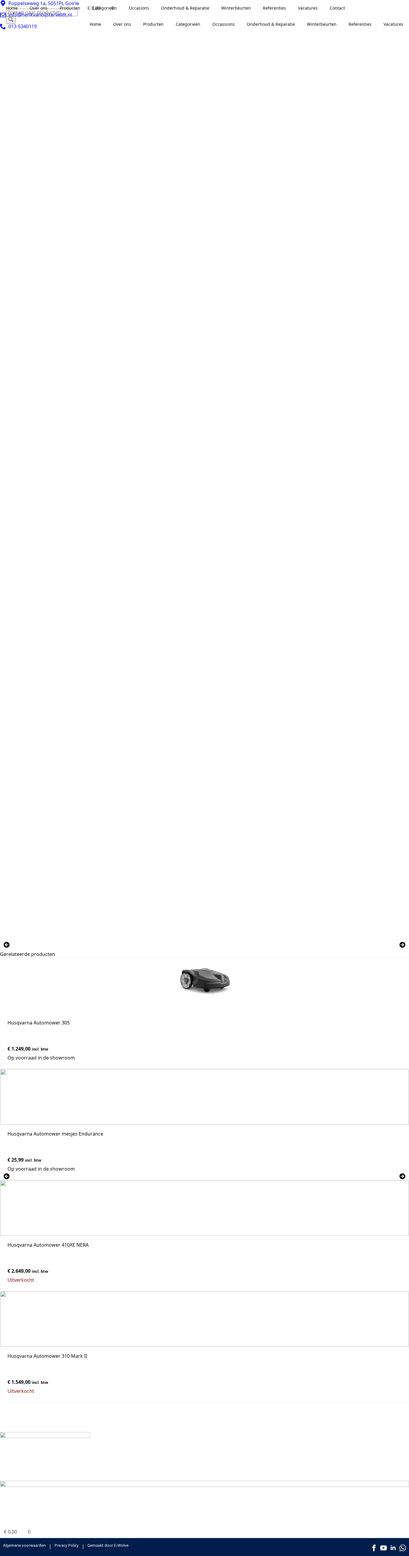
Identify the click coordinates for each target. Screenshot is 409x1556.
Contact (223, 1461)
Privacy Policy (66, 1545)
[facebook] (374, 1548)
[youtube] (383, 1548)
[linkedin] (393, 1548)
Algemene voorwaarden (24, 1545)
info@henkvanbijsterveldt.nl (165, 1477)
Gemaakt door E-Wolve (107, 1545)
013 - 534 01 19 (150, 1470)
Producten (226, 1453)
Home (221, 1446)
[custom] (402, 1548)
